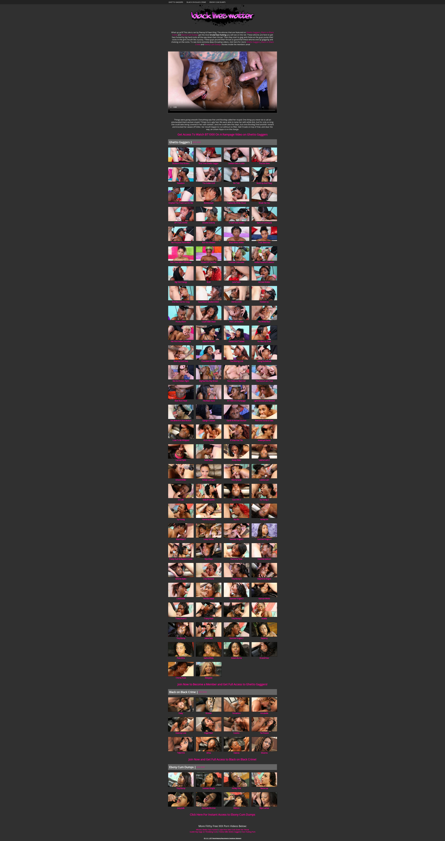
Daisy (181, 713)
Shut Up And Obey (181, 361)
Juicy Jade (180, 808)
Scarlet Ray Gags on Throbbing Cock (203, 832)
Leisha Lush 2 (264, 460)
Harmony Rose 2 (208, 519)
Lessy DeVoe (208, 539)
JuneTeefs (236, 282)
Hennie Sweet (208, 598)
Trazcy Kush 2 (180, 618)
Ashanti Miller (180, 480)
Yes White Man (264, 321)
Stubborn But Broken (180, 163)
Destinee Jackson (264, 559)
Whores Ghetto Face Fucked (206, 830)
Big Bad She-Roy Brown (208, 381)
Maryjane (208, 678)
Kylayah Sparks (209, 499)
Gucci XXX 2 (236, 499)
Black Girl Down (208, 341)
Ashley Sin (264, 519)
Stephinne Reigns (264, 578)
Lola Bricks (180, 598)
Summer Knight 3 (236, 598)
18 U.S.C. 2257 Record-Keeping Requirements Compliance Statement (222, 838)
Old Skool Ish (236, 302)
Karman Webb (264, 598)
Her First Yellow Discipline (181, 341)
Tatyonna (181, 752)
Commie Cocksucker (236, 262)
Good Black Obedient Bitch (208, 302)
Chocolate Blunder (208, 361)
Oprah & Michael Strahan (236, 420)
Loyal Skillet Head (208, 321)
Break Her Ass (264, 203)
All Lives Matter (264, 282)
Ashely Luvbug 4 (208, 480)
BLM (209, 282)
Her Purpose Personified (181, 242)
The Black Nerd (209, 400)
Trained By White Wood (236, 203)
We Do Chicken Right (181, 381)
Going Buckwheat (264, 361)
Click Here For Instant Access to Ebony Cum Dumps (222, 814)
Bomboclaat (208, 203)
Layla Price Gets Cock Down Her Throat (234, 830)
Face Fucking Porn (248, 832)
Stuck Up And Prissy (264, 183)
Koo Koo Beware (208, 242)
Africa (208, 753)
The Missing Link (236, 361)
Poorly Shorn (181, 321)
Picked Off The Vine (208, 262)
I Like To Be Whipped (180, 440)
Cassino (236, 733)
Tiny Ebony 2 (236, 618)
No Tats (236, 183)
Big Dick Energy (181, 282)
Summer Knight (208, 788)
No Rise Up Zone (264, 341)
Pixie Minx (181, 658)
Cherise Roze (181, 678)
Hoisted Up (264, 302)
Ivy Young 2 (264, 499)
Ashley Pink (236, 788)
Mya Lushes (264, 808)
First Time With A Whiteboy (180, 262)
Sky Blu (236, 519)
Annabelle (264, 713)
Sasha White (208, 658)
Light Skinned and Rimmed (264, 400)
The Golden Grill (208, 183)
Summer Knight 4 (264, 539)
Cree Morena (208, 578)
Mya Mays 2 (180, 539)
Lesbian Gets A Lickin (236, 163)
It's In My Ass (208, 440)
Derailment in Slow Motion (180, 420)
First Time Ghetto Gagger (209, 163)
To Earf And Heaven (236, 222)
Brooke (208, 713)
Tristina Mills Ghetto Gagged (229, 832)
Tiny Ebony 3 (236, 578)
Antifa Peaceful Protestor (264, 262)
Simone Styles (180, 578)
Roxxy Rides (236, 460)
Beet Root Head (181, 400)
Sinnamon (236, 713)
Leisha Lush (264, 480)
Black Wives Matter (236, 242)
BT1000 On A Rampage (236, 400)
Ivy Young (181, 519)
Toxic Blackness (264, 242)
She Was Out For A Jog (180, 302)
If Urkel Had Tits (236, 440)
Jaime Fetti (209, 638)
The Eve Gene (264, 163)
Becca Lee (264, 788)
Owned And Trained (236, 341)
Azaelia (264, 618)
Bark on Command (264, 222)
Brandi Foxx (264, 658)
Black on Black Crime (196, 2)
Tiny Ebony (180, 638)
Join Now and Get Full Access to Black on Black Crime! (222, 759)
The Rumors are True (264, 381)
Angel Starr (208, 733)
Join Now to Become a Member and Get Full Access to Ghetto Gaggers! (222, 684)
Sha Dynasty (236, 480)
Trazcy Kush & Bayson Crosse (180, 559)
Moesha (264, 753)
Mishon (236, 808)
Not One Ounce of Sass (264, 420)
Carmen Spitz (181, 460)
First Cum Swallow (236, 321)
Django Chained (208, 420)
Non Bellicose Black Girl (236, 381)
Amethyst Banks (264, 440)
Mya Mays (209, 559)
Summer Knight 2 (236, 638)
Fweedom (180, 183)
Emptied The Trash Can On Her (180, 203)
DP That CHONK (180, 222)
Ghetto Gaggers (176, 2)
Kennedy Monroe (209, 808)
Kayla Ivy (264, 638)
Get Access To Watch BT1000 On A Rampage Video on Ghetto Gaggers (223, 134)
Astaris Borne (236, 658)
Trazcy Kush (208, 618)
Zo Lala (181, 499)
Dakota (236, 753)
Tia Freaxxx (264, 733)
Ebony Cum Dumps (217, 2)
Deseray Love (180, 733)
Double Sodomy (208, 222)
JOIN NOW (197, 142)
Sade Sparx (208, 460)
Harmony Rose (236, 559)
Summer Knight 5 (236, 539)
